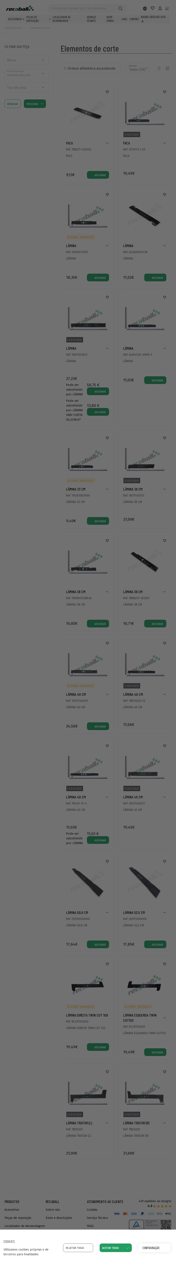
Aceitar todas (110, 1248)
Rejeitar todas (75, 1248)
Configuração (151, 1248)
